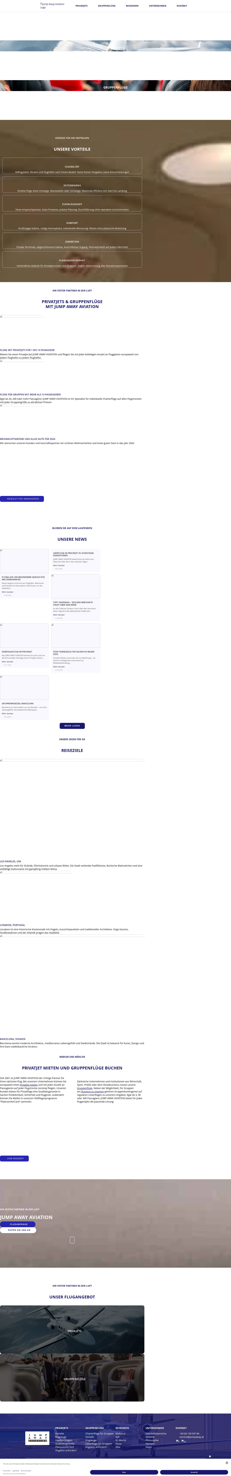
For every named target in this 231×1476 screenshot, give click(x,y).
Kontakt (182, 5)
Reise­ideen (122, 1428)
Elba (118, 1447)
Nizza (118, 1443)
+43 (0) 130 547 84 (189, 1433)
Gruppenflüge (107, 5)
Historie (150, 1437)
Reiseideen (132, 5)
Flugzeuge (60, 1437)
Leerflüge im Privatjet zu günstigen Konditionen (73, 554)
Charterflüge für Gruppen (99, 1433)
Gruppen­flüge (94, 1428)
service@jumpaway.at (192, 1437)
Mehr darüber (7, 592)
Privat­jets (61, 1428)
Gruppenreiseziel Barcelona (18, 703)
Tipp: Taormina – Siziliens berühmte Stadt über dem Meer (73, 603)
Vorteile (59, 1433)
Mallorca (120, 1433)
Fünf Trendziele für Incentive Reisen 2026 (73, 652)
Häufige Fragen (63, 1440)
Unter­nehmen (155, 1428)
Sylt (117, 1437)
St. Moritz (121, 1440)
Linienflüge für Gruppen (98, 1443)
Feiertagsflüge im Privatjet (17, 651)
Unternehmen (157, 5)
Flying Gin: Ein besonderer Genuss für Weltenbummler (23, 578)
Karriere (150, 1443)
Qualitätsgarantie (65, 1443)
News (149, 1447)
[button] (72, 1238)
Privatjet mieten (29, 1084)
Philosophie (152, 1440)
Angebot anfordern (66, 1450)
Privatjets (82, 5)
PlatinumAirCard (64, 1447)
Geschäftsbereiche (156, 1433)
